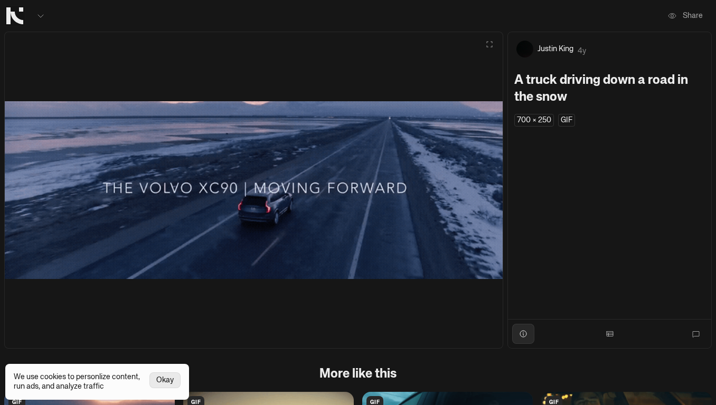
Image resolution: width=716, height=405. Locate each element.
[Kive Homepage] (14, 15)
